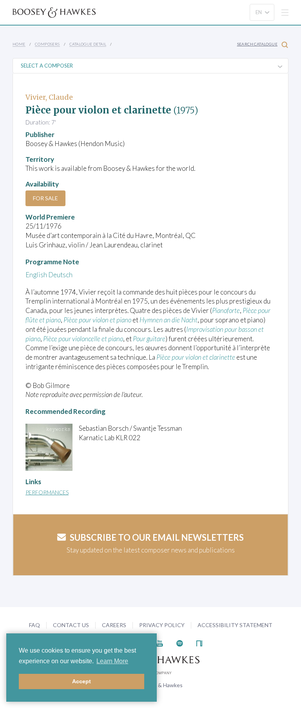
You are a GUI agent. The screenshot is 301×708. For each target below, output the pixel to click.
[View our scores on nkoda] (199, 642)
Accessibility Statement (235, 625)
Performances (47, 492)
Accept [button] (81, 681)
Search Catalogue (257, 44)
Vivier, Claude (49, 97)
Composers (47, 44)
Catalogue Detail (87, 44)
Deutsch (60, 275)
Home (19, 44)
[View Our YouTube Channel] (159, 642)
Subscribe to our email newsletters (157, 537)
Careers (114, 625)
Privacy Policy (162, 625)
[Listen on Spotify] (179, 642)
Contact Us (71, 625)
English (36, 275)
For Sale (45, 198)
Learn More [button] (112, 661)
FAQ (34, 625)
